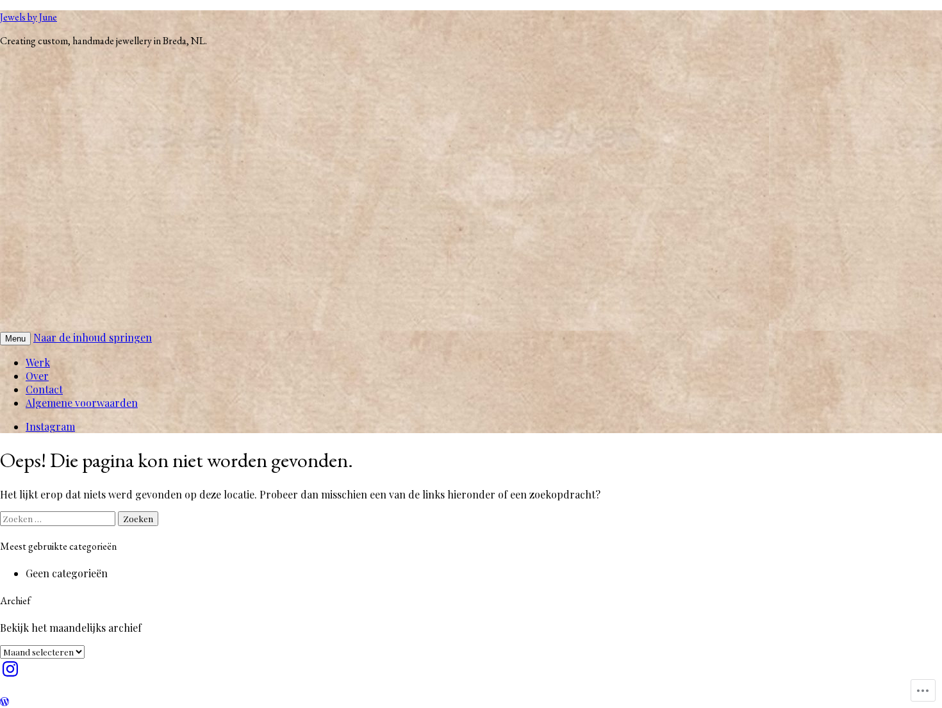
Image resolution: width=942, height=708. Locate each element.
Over (37, 376)
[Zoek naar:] (59, 518)
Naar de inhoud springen (92, 337)
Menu (15, 338)
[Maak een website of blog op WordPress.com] (4, 701)
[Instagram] (10, 669)
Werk (38, 362)
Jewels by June (28, 17)
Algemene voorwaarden (82, 402)
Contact (44, 389)
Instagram (50, 426)
